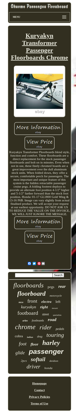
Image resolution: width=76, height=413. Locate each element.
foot (23, 343)
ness (21, 302)
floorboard (31, 293)
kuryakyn (28, 307)
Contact (39, 390)
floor (34, 344)
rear (62, 286)
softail (38, 359)
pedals (60, 329)
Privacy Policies (39, 396)
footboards (38, 320)
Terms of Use (39, 403)
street (45, 314)
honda (48, 368)
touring (55, 335)
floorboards (28, 285)
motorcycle (56, 295)
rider (46, 327)
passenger (46, 351)
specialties (57, 315)
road (52, 319)
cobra (19, 336)
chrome (25, 327)
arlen (25, 320)
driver (33, 366)
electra (46, 302)
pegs (51, 287)
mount (55, 308)
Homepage (39, 383)
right (44, 307)
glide (20, 352)
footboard (27, 313)
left (58, 302)
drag (39, 336)
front (32, 301)
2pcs (24, 360)
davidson (53, 361)
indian (30, 337)
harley (51, 342)
